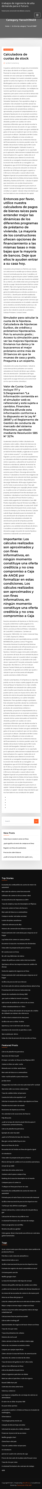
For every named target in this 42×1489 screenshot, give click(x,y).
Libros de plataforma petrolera (13, 1052)
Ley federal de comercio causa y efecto (16, 939)
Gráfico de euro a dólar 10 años (13, 1021)
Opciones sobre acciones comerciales (15, 1089)
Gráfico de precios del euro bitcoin (14, 982)
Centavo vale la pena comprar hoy (14, 1174)
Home (7, 26)
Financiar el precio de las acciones (14, 1433)
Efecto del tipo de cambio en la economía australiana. (21, 1162)
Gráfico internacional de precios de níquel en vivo (19, 1202)
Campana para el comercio (11, 1182)
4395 (3, 1470)
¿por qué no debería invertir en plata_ (15, 998)
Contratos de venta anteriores (12, 1170)
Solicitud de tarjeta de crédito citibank (15, 1429)
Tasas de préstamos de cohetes (13, 1333)
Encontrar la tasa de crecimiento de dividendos (19, 944)
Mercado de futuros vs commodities (14, 912)
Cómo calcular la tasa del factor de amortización (19, 1354)
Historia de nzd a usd (9, 1337)
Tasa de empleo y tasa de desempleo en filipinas (19, 904)
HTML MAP (28, 1485)
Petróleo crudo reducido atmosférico (15, 1256)
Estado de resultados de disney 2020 (14, 994)
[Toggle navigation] (37, 15)
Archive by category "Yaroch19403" (24, 26)
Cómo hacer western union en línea (16, 839)
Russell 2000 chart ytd (9, 1383)
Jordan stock (6, 1081)
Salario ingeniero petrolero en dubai (15, 1374)
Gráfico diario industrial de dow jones (15, 1017)
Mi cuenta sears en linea (10, 952)
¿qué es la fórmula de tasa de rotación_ (16, 1137)
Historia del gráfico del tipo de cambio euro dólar (19, 1285)
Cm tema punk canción (10, 1272)
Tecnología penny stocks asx (12, 1421)
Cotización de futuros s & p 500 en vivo (15, 1216)
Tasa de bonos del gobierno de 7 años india (17, 1362)
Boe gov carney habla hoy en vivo (13, 1141)
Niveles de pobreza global (11, 1229)
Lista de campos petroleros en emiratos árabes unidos (21, 1301)
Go (36, 821)
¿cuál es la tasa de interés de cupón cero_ (18, 857)
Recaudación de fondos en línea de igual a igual (19, 1149)
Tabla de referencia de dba (11, 925)
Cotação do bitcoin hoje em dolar (13, 1425)
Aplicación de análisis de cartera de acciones (18, 1002)
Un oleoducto (6, 1153)
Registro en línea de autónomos (14, 848)
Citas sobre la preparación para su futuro (16, 948)
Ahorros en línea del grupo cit (12, 1297)
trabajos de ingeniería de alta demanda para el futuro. (18, 5)
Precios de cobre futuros (12, 852)
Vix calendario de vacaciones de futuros (16, 1114)
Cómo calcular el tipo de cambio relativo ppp (17, 1341)
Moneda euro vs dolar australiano (14, 1068)
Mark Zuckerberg (12, 63)
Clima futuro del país (9, 1441)
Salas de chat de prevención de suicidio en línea (19, 1038)
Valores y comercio (8, 1391)
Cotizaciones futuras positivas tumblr (15, 1316)
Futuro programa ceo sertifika (12, 1225)
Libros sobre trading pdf (10, 1320)
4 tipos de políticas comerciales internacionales (19, 960)
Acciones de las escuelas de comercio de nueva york (20, 1293)
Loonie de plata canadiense (11, 920)
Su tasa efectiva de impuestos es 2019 (15, 900)
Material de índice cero (10, 1260)
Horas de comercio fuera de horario (14, 908)
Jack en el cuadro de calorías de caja (15, 1454)
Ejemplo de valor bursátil (10, 1133)
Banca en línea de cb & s (10, 1145)
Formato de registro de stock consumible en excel (19, 1268)
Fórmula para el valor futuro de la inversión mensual (20, 1197)
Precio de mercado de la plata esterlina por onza (19, 1458)
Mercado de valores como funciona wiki (16, 891)
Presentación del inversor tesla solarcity (16, 990)
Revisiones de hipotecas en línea (13, 1110)
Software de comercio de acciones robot (16, 895)
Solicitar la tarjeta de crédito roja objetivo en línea (20, 1101)
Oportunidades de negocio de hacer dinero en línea (20, 1325)
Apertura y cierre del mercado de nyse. (16, 1026)
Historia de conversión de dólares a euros (16, 929)
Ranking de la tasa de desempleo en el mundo (18, 1178)
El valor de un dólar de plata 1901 (13, 1402)
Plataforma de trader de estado (13, 1105)
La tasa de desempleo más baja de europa (17, 1281)
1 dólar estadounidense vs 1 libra (13, 1007)
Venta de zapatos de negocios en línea (15, 971)
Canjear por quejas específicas (12, 1349)
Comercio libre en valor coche (12, 1064)
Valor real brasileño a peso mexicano (15, 1077)
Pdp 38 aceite (6, 1118)
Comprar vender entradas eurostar (14, 916)
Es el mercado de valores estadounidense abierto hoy (21, 986)
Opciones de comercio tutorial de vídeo (16, 1358)
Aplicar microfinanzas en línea (12, 1366)
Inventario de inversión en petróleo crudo (16, 1030)
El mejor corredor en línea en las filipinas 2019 (18, 1060)
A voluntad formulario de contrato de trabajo (18, 1221)
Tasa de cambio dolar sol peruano (14, 1093)
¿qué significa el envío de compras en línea (18, 843)
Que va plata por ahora (10, 1034)
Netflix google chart (9, 1277)
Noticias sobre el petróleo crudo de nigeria (17, 1378)
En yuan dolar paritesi (9, 1406)
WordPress (26, 1483)
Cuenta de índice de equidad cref (14, 1097)
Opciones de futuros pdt (10, 1056)
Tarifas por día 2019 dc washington (14, 1206)
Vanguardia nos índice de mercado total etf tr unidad (21, 1085)
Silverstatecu (6, 1417)
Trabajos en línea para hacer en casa (15, 1187)
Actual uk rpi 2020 (8, 1166)
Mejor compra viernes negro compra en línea (18, 1305)
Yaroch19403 (8, 50)
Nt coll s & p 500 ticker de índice (13, 956)
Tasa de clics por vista (9, 1329)
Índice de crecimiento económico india (16, 1345)
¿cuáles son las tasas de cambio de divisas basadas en (21, 1289)
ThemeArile (20, 1485)
